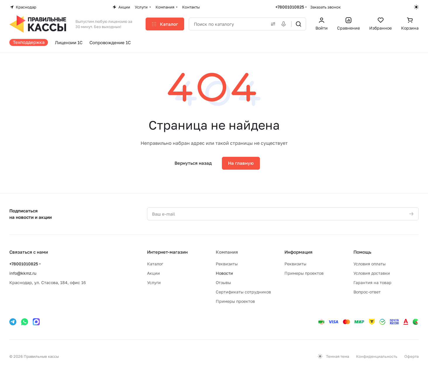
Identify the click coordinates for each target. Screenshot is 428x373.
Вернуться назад (193, 163)
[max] (36, 321)
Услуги (154, 282)
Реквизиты (227, 263)
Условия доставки (371, 273)
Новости (224, 273)
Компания (227, 252)
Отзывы (223, 282)
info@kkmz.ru (22, 273)
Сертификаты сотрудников (243, 291)
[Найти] (298, 24)
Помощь (362, 252)
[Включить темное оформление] (416, 7)
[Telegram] (12, 321)
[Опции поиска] (271, 24)
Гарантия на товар (372, 282)
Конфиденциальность (376, 356)
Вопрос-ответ (367, 291)
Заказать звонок (325, 7)
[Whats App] (24, 321)
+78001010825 (289, 6)
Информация (298, 252)
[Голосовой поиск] (284, 24)
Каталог (155, 263)
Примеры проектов (235, 301)
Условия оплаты (369, 263)
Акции (153, 273)
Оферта (411, 356)
